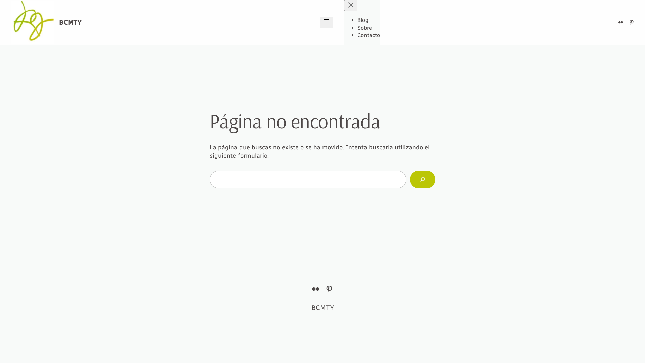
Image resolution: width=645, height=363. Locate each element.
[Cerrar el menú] (350, 5)
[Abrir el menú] (326, 22)
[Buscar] (422, 179)
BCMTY (70, 22)
